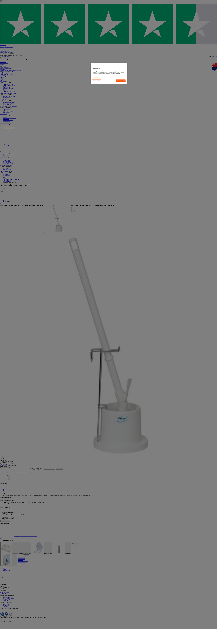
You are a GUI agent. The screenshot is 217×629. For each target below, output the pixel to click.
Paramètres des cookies (96, 80)
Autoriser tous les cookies (121, 80)
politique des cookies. (97, 77)
